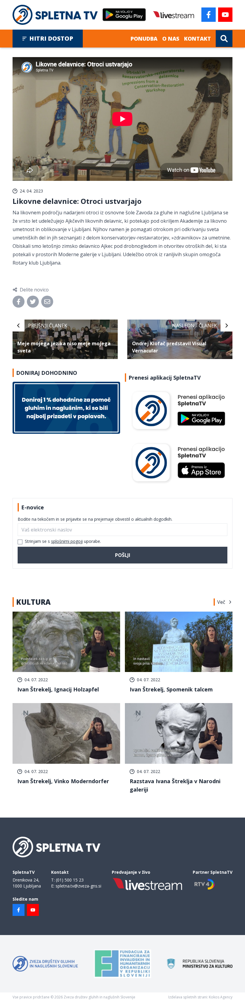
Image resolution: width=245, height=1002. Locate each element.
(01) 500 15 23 (70, 880)
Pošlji (122, 555)
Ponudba (144, 38)
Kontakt (197, 38)
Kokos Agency (220, 997)
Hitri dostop (51, 38)
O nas (170, 38)
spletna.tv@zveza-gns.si (78, 886)
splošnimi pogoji (67, 541)
